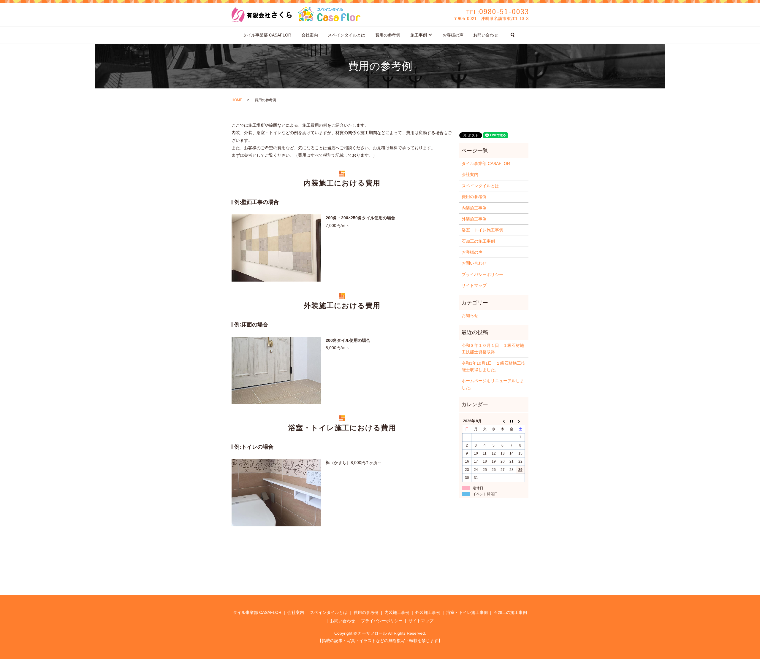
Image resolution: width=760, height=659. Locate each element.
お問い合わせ (485, 35)
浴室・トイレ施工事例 (482, 230)
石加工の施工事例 (478, 241)
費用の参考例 (387, 35)
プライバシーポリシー (482, 274)
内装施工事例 (474, 208)
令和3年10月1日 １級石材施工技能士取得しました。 (493, 366)
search (512, 35)
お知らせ (470, 315)
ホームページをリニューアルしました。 (493, 384)
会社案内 (309, 35)
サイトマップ (474, 285)
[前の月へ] (502, 421)
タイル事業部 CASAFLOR (267, 35)
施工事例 (418, 35)
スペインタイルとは (346, 35)
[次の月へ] (520, 421)
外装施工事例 (474, 219)
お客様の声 (453, 35)
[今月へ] (511, 421)
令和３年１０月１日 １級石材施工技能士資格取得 (493, 348)
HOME (237, 100)
